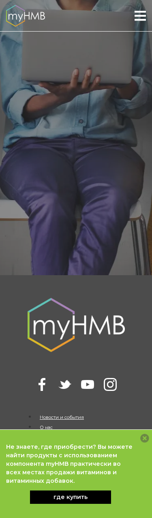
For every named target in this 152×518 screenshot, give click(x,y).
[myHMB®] (25, 15)
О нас (46, 427)
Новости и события (62, 417)
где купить (71, 497)
